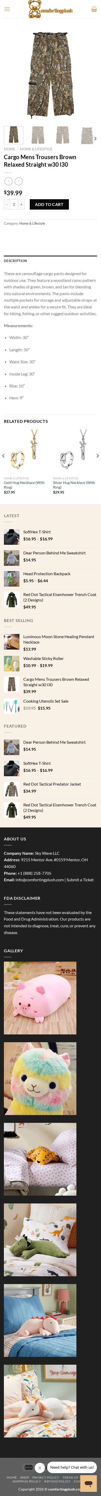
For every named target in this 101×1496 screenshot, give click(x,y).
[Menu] (7, 9)
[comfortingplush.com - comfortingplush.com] (50, 9)
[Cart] (94, 9)
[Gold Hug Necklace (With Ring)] (26, 452)
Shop (24, 1477)
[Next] (88, 75)
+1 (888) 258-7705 (34, 873)
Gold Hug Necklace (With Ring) (24, 485)
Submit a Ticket (80, 879)
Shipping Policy (27, 1481)
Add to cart (49, 204)
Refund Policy (57, 1481)
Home (9, 149)
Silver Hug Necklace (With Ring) (74, 485)
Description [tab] (15, 261)
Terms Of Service (77, 1477)
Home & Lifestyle (36, 149)
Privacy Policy (45, 1477)
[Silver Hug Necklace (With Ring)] (75, 452)
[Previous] (12, 75)
